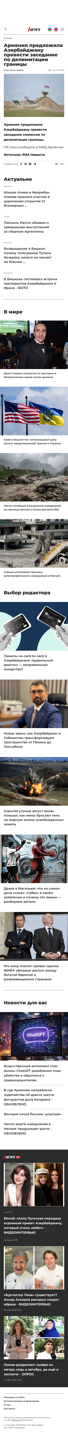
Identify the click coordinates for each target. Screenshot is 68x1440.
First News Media (13, 70)
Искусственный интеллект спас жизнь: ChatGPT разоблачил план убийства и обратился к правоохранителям (32, 1073)
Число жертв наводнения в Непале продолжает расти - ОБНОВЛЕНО (28, 1128)
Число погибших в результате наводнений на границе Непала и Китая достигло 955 (32, 507)
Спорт (7, 217)
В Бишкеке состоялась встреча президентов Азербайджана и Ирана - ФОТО (30, 283)
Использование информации (21, 1401)
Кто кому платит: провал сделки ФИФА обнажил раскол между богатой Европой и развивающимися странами (31, 972)
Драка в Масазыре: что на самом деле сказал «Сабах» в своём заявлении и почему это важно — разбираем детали (32, 895)
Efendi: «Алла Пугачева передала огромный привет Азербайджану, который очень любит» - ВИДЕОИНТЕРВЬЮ (33, 1225)
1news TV (8, 1212)
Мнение (8, 243)
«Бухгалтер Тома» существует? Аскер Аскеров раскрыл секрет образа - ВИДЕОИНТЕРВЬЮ (31, 1299)
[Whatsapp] (30, 164)
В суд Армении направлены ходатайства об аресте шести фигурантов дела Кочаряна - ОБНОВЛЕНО (29, 1097)
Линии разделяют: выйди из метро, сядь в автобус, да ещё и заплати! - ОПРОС (31, 1369)
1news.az (16, 1420)
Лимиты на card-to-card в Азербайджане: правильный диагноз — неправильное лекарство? (28, 662)
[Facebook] (21, 164)
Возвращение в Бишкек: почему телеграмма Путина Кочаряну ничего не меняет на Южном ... (27, 255)
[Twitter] (25, 164)
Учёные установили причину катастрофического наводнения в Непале (32, 574)
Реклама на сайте (14, 1397)
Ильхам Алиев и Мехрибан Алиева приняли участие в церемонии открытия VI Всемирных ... (27, 199)
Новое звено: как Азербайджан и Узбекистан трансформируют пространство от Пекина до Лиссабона (32, 740)
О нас (7, 1405)
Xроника (8, 186)
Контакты (9, 1408)
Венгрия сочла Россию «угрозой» (32, 1114)
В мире (8, 38)
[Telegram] (34, 164)
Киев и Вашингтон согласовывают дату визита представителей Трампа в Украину (32, 441)
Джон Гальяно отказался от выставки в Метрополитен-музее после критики (30, 375)
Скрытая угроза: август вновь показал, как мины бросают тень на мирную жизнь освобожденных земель (34, 817)
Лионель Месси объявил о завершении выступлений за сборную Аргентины (26, 227)
